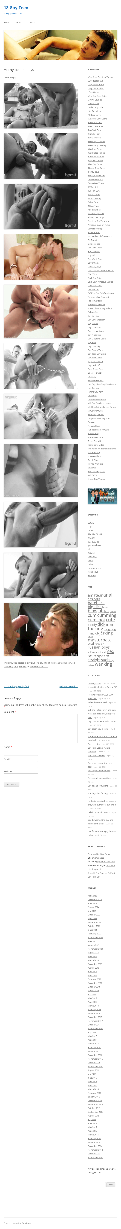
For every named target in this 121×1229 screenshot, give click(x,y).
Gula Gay (92, 376)
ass (90, 599)
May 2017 (92, 1036)
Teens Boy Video (95, 441)
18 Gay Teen (16, 7)
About (33, 22)
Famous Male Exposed (98, 297)
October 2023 (94, 914)
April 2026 (92, 895)
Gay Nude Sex (94, 334)
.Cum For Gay (94, 133)
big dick (95, 606)
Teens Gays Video (96, 444)
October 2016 (94, 1062)
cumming (8, 666)
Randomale (93, 433)
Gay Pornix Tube (95, 350)
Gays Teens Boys (95, 369)
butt (106, 611)
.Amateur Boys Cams (97, 118)
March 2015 (93, 1134)
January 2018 (94, 1013)
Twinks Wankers (95, 463)
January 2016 (94, 1096)
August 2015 (93, 1115)
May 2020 (92, 956)
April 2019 (92, 975)
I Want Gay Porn (95, 391)
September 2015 (95, 1111)
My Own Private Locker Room (102, 407)
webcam (92, 575)
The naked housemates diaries (102, 448)
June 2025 (92, 903)
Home (6, 22)
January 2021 (94, 945)
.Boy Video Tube (95, 126)
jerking (106, 633)
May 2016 (92, 1081)
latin (90, 636)
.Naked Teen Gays (96, 168)
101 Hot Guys (94, 190)
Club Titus (92, 274)
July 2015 (92, 1119)
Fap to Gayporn (95, 300)
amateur (95, 595)
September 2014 (95, 1157)
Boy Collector (94, 251)
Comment (10, 711)
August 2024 (93, 907)
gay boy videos (95, 533)
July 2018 (92, 994)
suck (105, 659)
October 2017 (94, 1024)
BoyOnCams (93, 262)
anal (107, 595)
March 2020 (93, 960)
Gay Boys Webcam (96, 319)
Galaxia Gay (93, 312)
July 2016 (92, 1074)
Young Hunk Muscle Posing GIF (102, 687)
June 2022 (92, 929)
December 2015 (95, 1100)
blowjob (71, 662)
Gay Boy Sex (93, 315)
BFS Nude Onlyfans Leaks (100, 236)
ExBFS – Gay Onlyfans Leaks (101, 293)
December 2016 (95, 1055)
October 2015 (94, 1108)
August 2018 (93, 990)
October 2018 (94, 986)
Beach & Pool (94, 232)
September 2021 (95, 937)
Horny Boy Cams (96, 380)
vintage (91, 665)
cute (16, 666)
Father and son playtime (99, 778)
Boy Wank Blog (95, 259)
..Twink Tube (93, 103)
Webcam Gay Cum (96, 471)
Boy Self (91, 255)
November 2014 (95, 1149)
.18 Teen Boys (94, 114)
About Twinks (94, 209)
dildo (109, 625)
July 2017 (92, 1032)
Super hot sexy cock (105, 861)
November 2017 (95, 1020)
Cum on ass (98, 857)
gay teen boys (94, 545)
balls (96, 599)
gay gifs (43, 662)
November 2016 (95, 1058)
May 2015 (92, 1127)
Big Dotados (93, 240)
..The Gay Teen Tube (97, 96)
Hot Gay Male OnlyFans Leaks (102, 384)
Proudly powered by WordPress (17, 1223)
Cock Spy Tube (94, 278)
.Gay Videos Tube (96, 156)
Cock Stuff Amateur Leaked (100, 281)
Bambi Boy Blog (95, 228)
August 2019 (93, 967)
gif (49, 662)
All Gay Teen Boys (96, 217)
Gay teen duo (94, 744)
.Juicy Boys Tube (95, 160)
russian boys (99, 647)
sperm (103, 656)
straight (94, 659)
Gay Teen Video (95, 357)
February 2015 (94, 1138)
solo (92, 656)
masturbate (100, 640)
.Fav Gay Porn (94, 137)
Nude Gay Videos (96, 414)
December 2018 (95, 983)
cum (92, 615)
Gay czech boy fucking (98, 728)
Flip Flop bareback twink (99, 770)
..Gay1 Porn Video (96, 88)
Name (8, 746)
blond (105, 607)
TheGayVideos (94, 456)
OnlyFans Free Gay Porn (99, 418)
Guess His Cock (95, 372)
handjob (93, 633)
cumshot (96, 619)
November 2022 (95, 922)
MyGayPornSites (95, 410)
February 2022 (94, 933)
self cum (92, 652)
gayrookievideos (95, 361)
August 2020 (93, 952)
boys (36, 662)
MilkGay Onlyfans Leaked (99, 403)
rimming (99, 643)
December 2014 (95, 1146)
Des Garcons (93, 289)
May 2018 (92, 998)
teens (90, 560)
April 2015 (92, 1130)
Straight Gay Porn (96, 873)
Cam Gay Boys (94, 266)
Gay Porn (92, 342)
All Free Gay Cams (96, 213)
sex (24, 666)
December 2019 (95, 964)
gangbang (110, 629)
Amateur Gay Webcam (98, 221)
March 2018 (93, 1005)
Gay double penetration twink (102, 721)
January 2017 (94, 1051)
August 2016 (93, 1070)
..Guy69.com (93, 92)
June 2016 (92, 1077)
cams (90, 530)
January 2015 (94, 1142)
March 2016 (93, 1089)
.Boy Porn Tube (95, 122)
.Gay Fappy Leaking (97, 145)
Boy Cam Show (95, 247)
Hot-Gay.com (94, 388)
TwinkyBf (92, 467)
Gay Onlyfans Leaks (97, 338)
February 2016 (94, 1093)
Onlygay (91, 422)
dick (20, 666)
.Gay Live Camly (95, 149)
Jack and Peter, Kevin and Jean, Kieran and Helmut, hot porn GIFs (102, 713)
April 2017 (92, 1039)
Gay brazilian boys (96, 755)
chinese (113, 611)
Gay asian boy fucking (98, 785)
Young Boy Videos (96, 479)
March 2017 (93, 1043)
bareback (96, 602)
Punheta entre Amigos (98, 429)
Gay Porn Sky (94, 346)
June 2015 (92, 1123)
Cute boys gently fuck (16, 686)
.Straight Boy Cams (96, 175)
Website (8, 771)
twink (53, 662)
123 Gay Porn (94, 194)
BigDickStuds (94, 243)
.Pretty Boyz (93, 171)
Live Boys (92, 395)
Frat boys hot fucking (98, 793)
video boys (93, 571)
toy (111, 660)
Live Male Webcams (97, 399)
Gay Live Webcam (96, 331)
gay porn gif (93, 541)
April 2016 (92, 1085)
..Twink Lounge (95, 99)
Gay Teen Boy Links (97, 353)
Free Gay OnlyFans (96, 304)
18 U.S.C (19, 22)
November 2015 (95, 1104)
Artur (90, 854)
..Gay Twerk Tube (96, 84)
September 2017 (95, 1028)
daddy (92, 625)
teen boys (92, 556)
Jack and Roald (68, 686)
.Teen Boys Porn (95, 179)
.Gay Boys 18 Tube (96, 141)
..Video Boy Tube (95, 107)
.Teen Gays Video (96, 183)
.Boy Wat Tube (94, 130)
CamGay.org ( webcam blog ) (101, 270)
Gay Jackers (93, 323)
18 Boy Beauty (94, 198)
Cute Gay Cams (95, 285)
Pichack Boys (94, 425)
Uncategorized (94, 568)
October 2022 (94, 926)
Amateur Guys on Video (99, 224)
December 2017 (95, 1017)
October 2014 (94, 1153)
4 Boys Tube (93, 205)
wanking (103, 664)
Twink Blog (93, 460)
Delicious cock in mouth (99, 812)
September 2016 (95, 1066)
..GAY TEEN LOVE (95, 80)
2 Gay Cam (93, 202)
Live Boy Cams (94, 683)
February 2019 (94, 979)
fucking (95, 628)
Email (8, 759)
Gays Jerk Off (94, 365)
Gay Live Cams (94, 327)
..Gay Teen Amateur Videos (100, 77)
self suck (102, 652)
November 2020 (95, 948)
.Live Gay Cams (95, 164)
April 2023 (92, 918)
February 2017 (94, 1047)
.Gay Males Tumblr (96, 152)
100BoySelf (93, 187)
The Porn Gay (94, 452)
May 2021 (92, 941)
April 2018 (92, 1001)
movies (91, 552)
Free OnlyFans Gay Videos (100, 308)
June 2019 (92, 971)
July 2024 (92, 910)
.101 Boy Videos (95, 111)
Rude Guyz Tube (95, 437)
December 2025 (95, 899)
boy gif (30, 662)
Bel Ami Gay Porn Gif (97, 702)
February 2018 (94, 1009)
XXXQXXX (92, 475)
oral (91, 643)
